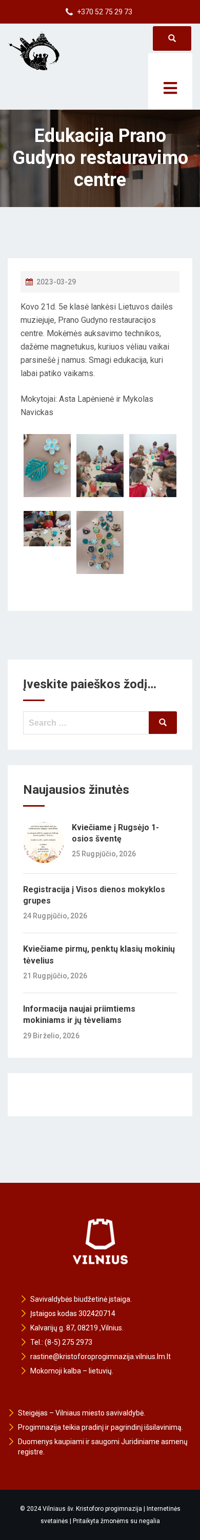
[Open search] (172, 38)
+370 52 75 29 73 (104, 12)
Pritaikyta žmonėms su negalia (116, 1521)
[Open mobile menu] (170, 81)
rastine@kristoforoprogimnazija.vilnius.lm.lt (100, 1356)
